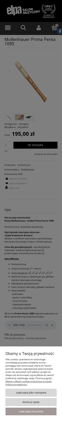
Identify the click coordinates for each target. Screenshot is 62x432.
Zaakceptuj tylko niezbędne (31, 392)
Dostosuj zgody (31, 401)
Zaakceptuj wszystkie (31, 411)
